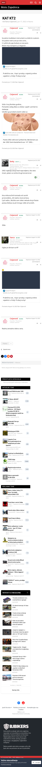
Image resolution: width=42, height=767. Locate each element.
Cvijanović (13, 22)
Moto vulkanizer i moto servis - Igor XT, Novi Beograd (15, 528)
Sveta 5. (10, 469)
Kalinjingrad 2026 (13, 431)
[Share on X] (2, 356)
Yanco (12, 237)
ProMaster (11, 425)
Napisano (34, 28)
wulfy (9, 393)
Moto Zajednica (10, 7)
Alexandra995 (11, 512)
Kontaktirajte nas (32, 707)
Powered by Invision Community (21, 714)
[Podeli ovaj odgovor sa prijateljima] (40, 33)
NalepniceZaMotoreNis (12, 544)
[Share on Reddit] (8, 356)
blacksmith (11, 564)
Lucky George (9, 576)
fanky (12, 161)
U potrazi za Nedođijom (15, 453)
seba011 (10, 504)
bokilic (9, 584)
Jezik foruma (6, 707)
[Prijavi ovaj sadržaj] (37, 33)
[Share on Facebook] (5, 356)
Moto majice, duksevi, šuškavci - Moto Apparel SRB (15, 572)
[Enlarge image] (4, 66)
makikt (9, 455)
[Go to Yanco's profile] (4, 238)
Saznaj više (15, 690)
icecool (8, 417)
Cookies (21, 709)
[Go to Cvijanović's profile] (4, 29)
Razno (30, 22)
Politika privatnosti (19, 707)
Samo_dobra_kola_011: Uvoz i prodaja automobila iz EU (15, 492)
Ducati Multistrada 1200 (15, 391)
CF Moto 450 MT (13, 399)
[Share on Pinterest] (11, 356)
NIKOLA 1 (10, 401)
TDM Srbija (11, 459)
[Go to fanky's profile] (4, 162)
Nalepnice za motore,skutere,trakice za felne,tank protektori (15, 540)
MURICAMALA (12, 461)
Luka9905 (8, 496)
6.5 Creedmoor (12, 479)
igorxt (7, 532)
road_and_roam (12, 433)
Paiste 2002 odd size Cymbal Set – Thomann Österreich (20, 132)
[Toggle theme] (27, 592)
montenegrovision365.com (13, 447)
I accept (37, 762)
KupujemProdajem (10, 66)
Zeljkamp (10, 520)
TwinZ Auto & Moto (14, 518)
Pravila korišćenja (6, 764)
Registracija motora (14, 467)
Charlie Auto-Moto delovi (16, 510)
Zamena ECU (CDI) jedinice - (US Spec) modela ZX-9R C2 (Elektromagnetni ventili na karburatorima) (14, 411)
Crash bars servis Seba (15, 502)
